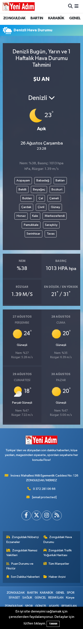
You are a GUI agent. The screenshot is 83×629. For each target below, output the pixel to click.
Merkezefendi (55, 215)
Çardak (26, 207)
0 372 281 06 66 (44, 488)
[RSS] (57, 515)
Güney (55, 207)
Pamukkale (31, 224)
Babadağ (42, 180)
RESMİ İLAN (55, 597)
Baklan (60, 180)
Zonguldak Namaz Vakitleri (22, 553)
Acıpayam (23, 180)
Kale (35, 215)
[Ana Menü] (76, 6)
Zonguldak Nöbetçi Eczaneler (22, 539)
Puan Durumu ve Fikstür (20, 566)
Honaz (21, 215)
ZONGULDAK (14, 18)
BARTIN (36, 18)
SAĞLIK (27, 597)
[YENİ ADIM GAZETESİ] (19, 6)
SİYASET (14, 597)
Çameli (54, 198)
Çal (41, 198)
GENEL (74, 18)
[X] (36, 515)
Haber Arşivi (57, 576)
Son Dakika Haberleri (25, 576)
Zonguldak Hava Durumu (57, 539)
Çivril (41, 207)
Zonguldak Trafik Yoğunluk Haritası (57, 553)
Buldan (27, 198)
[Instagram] (47, 515)
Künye (70, 597)
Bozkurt (57, 189)
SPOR (70, 592)
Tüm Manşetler (58, 563)
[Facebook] (26, 515)
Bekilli (22, 189)
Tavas (51, 233)
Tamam (53, 624)
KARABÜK (56, 18)
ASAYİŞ (54, 606)
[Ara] (70, 6)
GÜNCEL (40, 597)
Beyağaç (39, 189)
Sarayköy (51, 224)
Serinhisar (33, 233)
